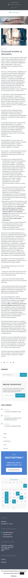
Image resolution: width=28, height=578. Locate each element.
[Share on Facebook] (1, 363)
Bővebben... (14, 576)
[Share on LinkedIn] (10, 363)
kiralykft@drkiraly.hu (15, 4)
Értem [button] (22, 573)
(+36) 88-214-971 (15, 2)
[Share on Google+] (7, 363)
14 (17, 493)
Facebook (3, 562)
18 (6, 497)
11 (6, 493)
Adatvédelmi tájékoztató (7, 547)
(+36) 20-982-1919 (7, 536)
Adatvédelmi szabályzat (7, 545)
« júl (13, 508)
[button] (14, 470)
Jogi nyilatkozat (5, 549)
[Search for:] (10, 375)
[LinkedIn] (12, 7)
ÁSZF (2, 550)
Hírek (6, 22)
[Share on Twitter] (4, 363)
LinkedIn (3, 559)
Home (2, 22)
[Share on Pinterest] (13, 363)
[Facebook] (15, 7)
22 (21, 497)
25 (6, 501)
